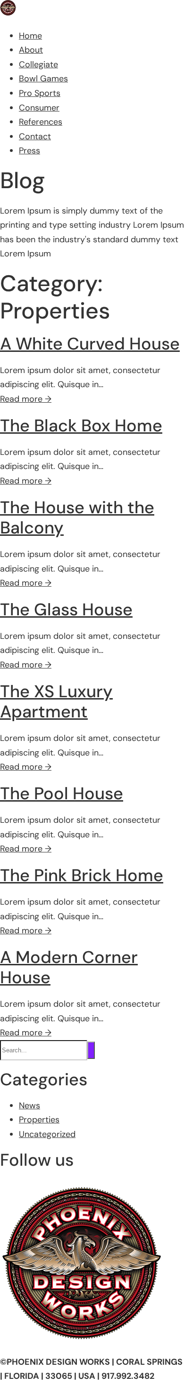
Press (29, 150)
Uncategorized (47, 1134)
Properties (39, 1119)
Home (30, 35)
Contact (35, 136)
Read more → (25, 399)
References (40, 121)
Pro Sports (39, 93)
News (29, 1105)
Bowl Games (43, 78)
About (31, 50)
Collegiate (38, 64)
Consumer (39, 107)
